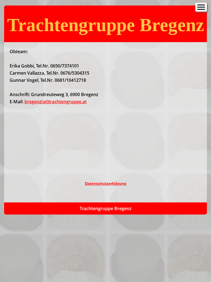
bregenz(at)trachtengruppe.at (55, 102)
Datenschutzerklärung (105, 183)
